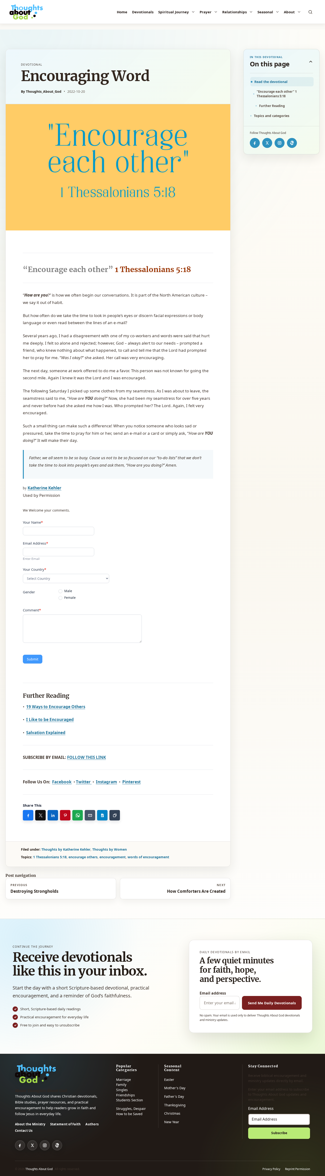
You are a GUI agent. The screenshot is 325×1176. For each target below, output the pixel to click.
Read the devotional (270, 81)
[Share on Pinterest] (65, 815)
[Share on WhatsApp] (77, 815)
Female (69, 597)
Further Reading (272, 106)
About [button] (289, 12)
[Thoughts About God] (26, 12)
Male (67, 591)
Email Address (35, 543)
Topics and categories (271, 115)
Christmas (172, 1113)
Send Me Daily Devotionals (272, 1002)
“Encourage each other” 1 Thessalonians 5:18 (277, 93)
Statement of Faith (65, 1124)
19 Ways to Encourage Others (55, 706)
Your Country (34, 569)
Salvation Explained (45, 732)
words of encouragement (148, 857)
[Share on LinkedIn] (53, 815)
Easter (169, 1079)
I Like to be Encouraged (50, 719)
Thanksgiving (175, 1105)
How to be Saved (129, 1114)
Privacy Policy (271, 1169)
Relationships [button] (234, 12)
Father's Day (174, 1096)
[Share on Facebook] (28, 815)
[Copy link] (114, 815)
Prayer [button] (206, 12)
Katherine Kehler (44, 488)
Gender (29, 592)
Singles (122, 1090)
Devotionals (142, 12)
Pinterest (131, 782)
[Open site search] (310, 12)
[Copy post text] (102, 815)
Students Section (129, 1100)
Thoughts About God (39, 1169)
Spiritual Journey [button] (173, 12)
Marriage (123, 1079)
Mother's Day (174, 1088)
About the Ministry (30, 1124)
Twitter (84, 782)
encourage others (83, 857)
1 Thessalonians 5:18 (50, 857)
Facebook (62, 782)
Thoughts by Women (109, 849)
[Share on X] (40, 815)
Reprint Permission (297, 1169)
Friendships (125, 1095)
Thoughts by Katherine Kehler (65, 849)
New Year (171, 1122)
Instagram (106, 782)
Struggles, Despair (131, 1108)
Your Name (33, 522)
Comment (32, 610)
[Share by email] (90, 815)
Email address (213, 993)
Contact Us (24, 1130)
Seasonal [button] (265, 12)
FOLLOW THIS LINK (86, 757)
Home (122, 12)
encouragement (112, 857)
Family (121, 1084)
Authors (91, 1124)
